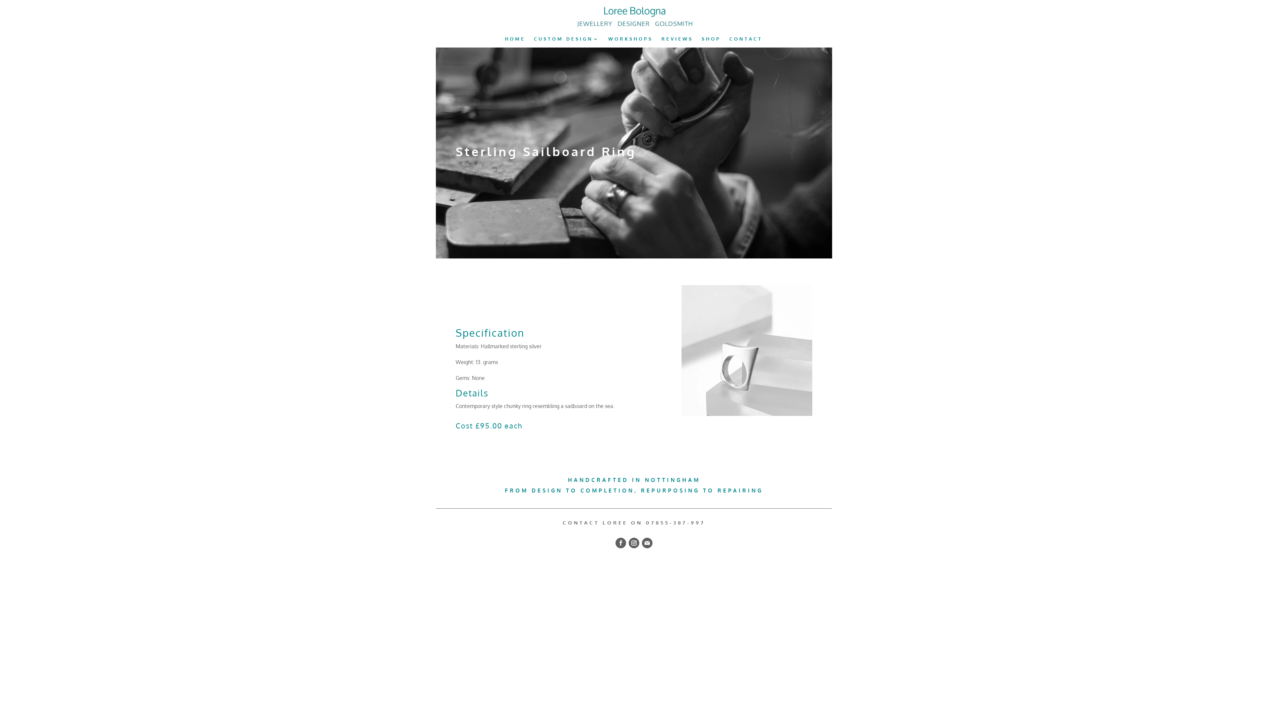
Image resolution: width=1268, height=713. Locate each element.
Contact (745, 39)
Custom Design (563, 39)
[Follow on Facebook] (621, 543)
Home (515, 39)
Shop (711, 39)
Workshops (630, 39)
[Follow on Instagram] (634, 543)
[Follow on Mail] (647, 543)
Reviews (677, 39)
